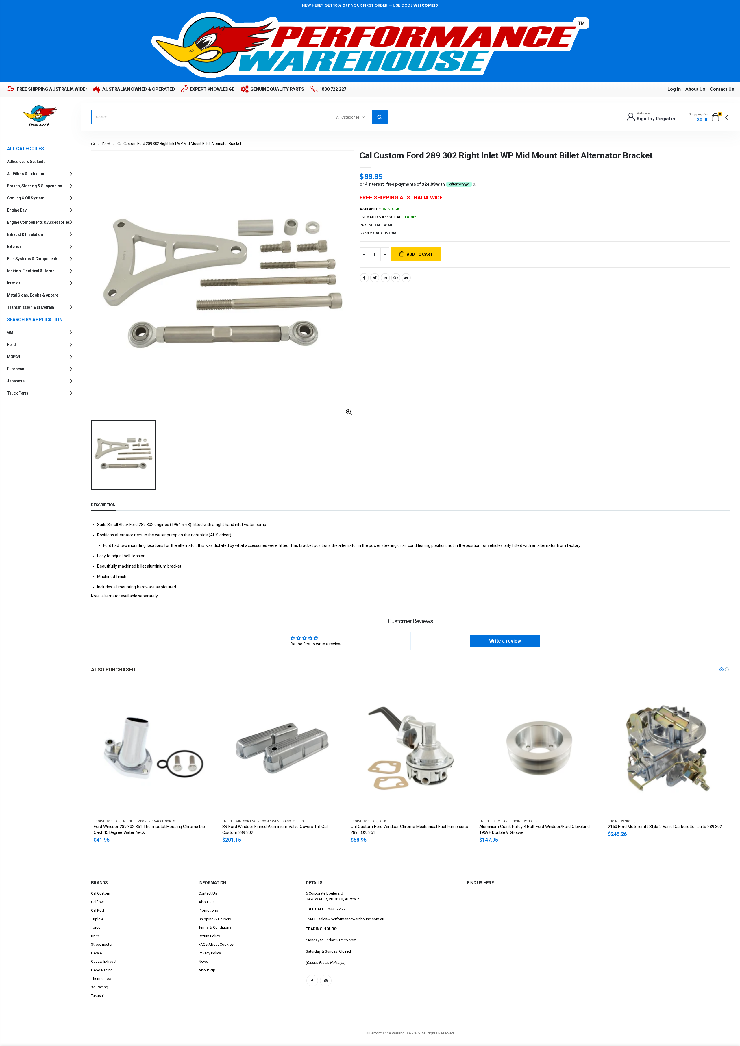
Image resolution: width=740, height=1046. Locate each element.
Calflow (97, 902)
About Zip (207, 970)
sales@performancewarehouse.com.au (351, 919)
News (203, 961)
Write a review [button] (505, 641)
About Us (695, 89)
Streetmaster (101, 944)
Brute (95, 936)
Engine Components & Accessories (148, 821)
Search (380, 117)
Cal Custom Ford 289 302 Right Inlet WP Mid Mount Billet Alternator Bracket (506, 155)
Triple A (97, 919)
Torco (96, 927)
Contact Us (722, 89)
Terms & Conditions (215, 927)
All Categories (348, 117)
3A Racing (99, 987)
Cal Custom (100, 893)
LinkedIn (385, 277)
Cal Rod (97, 910)
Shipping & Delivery (215, 919)
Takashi (97, 995)
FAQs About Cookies (216, 944)
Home (93, 143)
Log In (674, 89)
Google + (395, 277)
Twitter (374, 277)
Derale (96, 953)
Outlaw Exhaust (103, 961)
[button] (721, 669)
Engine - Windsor (107, 821)
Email (406, 277)
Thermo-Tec (101, 978)
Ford (106, 144)
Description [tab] (103, 505)
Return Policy (209, 936)
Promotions (208, 910)
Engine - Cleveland (366, 821)
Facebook (364, 277)
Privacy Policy (210, 953)
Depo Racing (102, 970)
